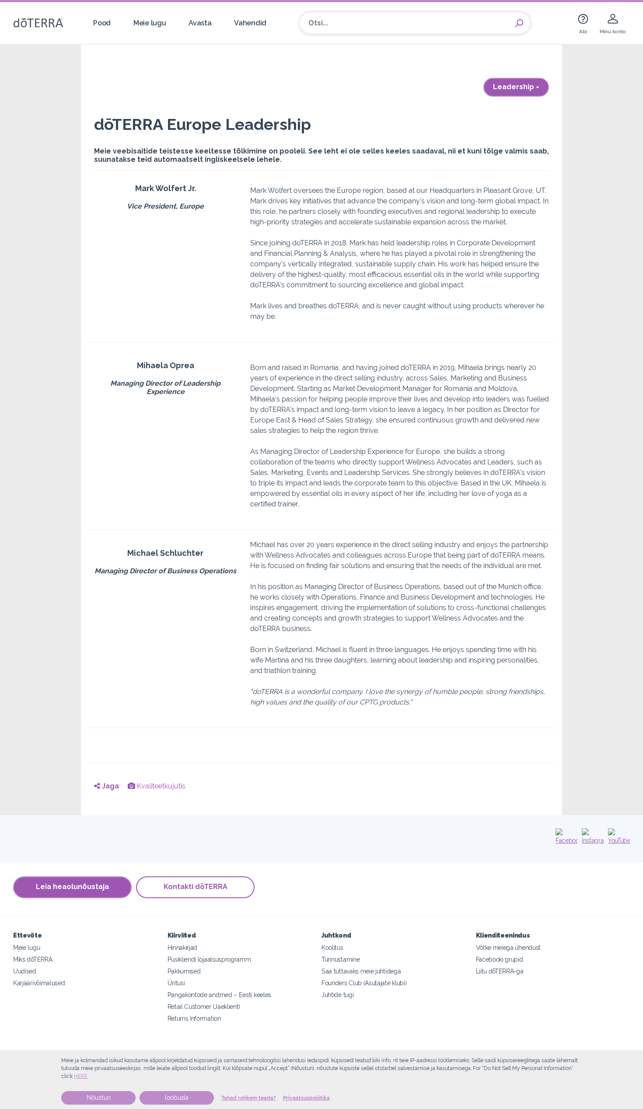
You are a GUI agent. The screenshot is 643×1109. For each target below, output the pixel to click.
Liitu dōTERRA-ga (500, 971)
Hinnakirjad (183, 947)
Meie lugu (149, 23)
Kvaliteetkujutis (160, 786)
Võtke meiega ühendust (508, 947)
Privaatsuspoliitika (306, 1098)
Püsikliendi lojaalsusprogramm (209, 959)
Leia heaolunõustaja (72, 886)
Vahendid (250, 23)
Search (519, 23)
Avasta (200, 23)
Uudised (24, 971)
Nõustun (99, 1097)
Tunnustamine (341, 959)
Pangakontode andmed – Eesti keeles (219, 994)
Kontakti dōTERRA (195, 886)
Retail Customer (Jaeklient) (204, 1006)
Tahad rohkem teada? (248, 1098)
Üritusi (176, 983)
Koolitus (332, 947)
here (80, 1076)
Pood (102, 23)
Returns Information (194, 1018)
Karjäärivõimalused (39, 983)
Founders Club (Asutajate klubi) (364, 983)
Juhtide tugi (337, 994)
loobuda (177, 1097)
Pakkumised (184, 971)
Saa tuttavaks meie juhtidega (361, 971)
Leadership (514, 87)
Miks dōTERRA (32, 959)
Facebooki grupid (499, 959)
